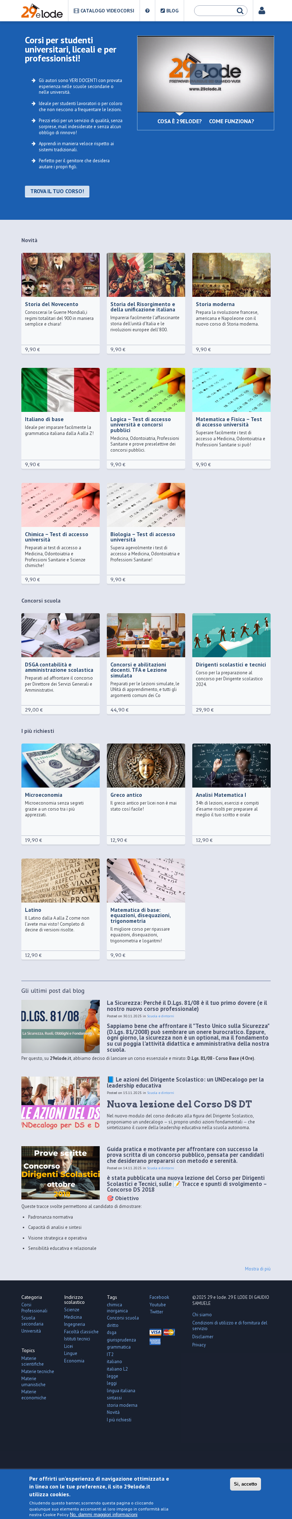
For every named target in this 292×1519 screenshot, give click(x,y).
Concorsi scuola (123, 1318)
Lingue (70, 1353)
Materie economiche (33, 1395)
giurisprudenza (121, 1340)
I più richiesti (119, 1420)
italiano (114, 1362)
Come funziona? (231, 121)
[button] (206, 74)
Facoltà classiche (81, 1332)
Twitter (156, 1312)
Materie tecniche (37, 1371)
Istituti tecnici (77, 1339)
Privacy (199, 1345)
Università (31, 1331)
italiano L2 (117, 1369)
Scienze (71, 1310)
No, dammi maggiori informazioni (103, 1514)
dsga (111, 1332)
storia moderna (122, 1405)
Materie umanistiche (33, 1382)
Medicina (73, 1317)
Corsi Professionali (34, 1308)
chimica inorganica (117, 1308)
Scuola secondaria (32, 1321)
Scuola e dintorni (160, 1016)
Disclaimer (202, 1337)
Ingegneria (74, 1324)
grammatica (119, 1347)
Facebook (159, 1297)
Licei (68, 1346)
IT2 (110, 1354)
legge (112, 1376)
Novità (113, 1412)
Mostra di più (258, 1269)
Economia (74, 1361)
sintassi (114, 1398)
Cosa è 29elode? (179, 121)
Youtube (158, 1305)
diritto (113, 1325)
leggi (112, 1383)
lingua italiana (121, 1391)
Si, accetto (245, 1484)
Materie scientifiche (32, 1361)
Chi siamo (202, 1315)
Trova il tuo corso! (57, 191)
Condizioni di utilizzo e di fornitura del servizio (229, 1326)
